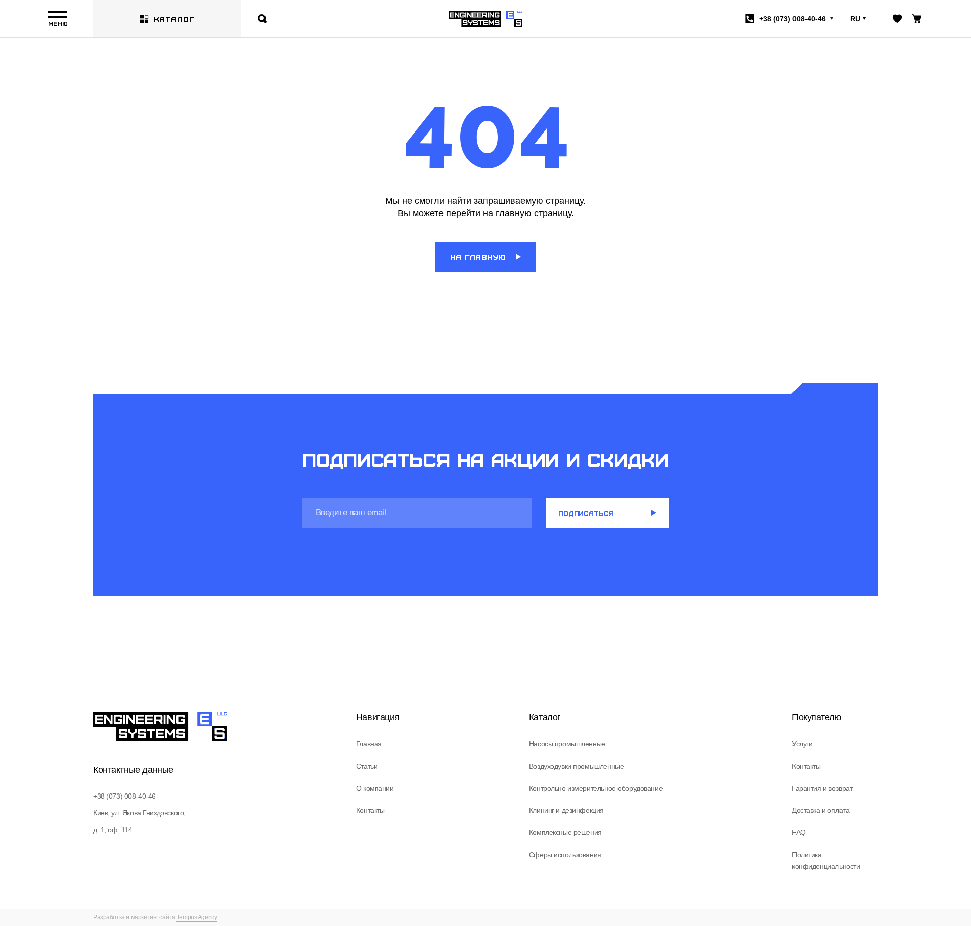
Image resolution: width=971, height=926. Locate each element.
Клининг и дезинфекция (566, 810)
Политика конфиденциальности (826, 861)
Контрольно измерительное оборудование (596, 788)
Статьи (366, 766)
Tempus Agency (196, 917)
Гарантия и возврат (822, 788)
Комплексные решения (565, 832)
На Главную (478, 257)
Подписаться (586, 513)
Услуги (802, 744)
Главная (369, 744)
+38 (792, 18)
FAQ (799, 832)
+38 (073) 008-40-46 (124, 796)
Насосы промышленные (567, 744)
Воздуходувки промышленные (576, 766)
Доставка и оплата (821, 810)
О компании (375, 788)
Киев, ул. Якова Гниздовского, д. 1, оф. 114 (139, 821)
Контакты (370, 810)
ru (855, 19)
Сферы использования (565, 855)
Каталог (174, 19)
